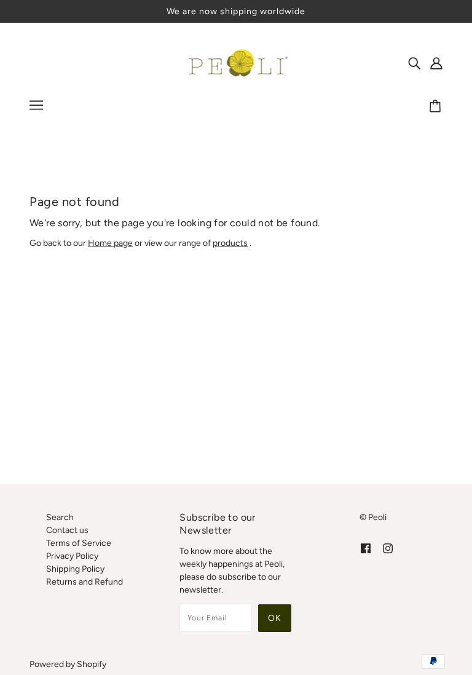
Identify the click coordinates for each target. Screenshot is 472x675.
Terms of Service (78, 543)
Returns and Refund (84, 582)
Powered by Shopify (68, 664)
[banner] (236, 62)
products (230, 243)
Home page (110, 243)
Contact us (67, 530)
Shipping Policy (75, 569)
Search (60, 517)
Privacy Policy (72, 556)
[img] (414, 62)
